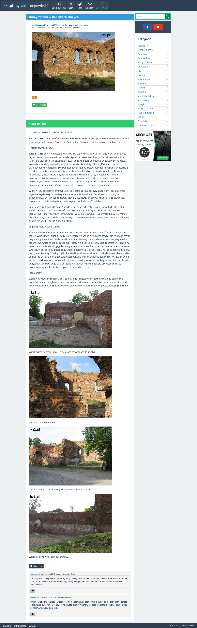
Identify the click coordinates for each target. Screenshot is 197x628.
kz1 (34, 98)
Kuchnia (142, 91)
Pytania (71, 8)
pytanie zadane (38, 25)
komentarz (34, 574)
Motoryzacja (144, 100)
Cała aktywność (59, 8)
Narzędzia (7, 626)
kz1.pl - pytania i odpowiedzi (26, 6)
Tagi (80, 8)
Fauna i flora (144, 58)
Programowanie (146, 112)
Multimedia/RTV (146, 96)
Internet (142, 83)
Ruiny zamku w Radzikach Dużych (54, 17)
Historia (142, 75)
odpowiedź (33, 132)
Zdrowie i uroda (146, 125)
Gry (139, 71)
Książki (141, 87)
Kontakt (32, 626)
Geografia (143, 66)
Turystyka (63, 25)
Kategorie (89, 8)
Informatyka (144, 79)
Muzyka (142, 104)
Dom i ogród (144, 54)
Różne (141, 117)
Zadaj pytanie (102, 8)
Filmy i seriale (145, 62)
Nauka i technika (146, 108)
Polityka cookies (20, 626)
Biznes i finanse (146, 50)
